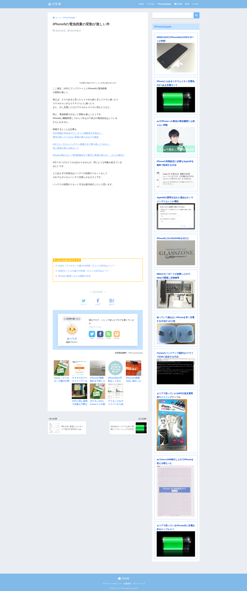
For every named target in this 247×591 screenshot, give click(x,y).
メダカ (141, 4)
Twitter (92, 338)
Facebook (100, 338)
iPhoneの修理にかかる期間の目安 (74, 276)
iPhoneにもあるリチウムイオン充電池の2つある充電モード (175, 83)
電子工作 (178, 4)
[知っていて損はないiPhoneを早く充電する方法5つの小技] (176, 333)
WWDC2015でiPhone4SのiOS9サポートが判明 (175, 39)
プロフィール (95, 327)
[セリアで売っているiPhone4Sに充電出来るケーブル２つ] (176, 544)
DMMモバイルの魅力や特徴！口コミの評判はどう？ (83, 271)
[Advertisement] (98, 57)
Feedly (108, 338)
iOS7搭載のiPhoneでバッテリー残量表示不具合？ (78, 133)
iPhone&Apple (164, 4)
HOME (125, 578)
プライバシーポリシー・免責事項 (116, 584)
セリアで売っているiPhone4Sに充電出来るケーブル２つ (176, 527)
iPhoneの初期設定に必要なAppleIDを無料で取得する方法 (175, 163)
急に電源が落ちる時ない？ (66, 148)
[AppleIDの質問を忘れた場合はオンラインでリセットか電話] (176, 216)
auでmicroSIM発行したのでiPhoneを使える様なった (175, 461)
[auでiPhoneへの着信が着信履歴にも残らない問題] (176, 139)
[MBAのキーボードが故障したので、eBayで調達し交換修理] (176, 294)
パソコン (151, 4)
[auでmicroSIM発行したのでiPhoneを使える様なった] (176, 491)
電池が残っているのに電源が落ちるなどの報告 (76, 137)
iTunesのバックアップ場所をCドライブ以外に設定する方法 (175, 355)
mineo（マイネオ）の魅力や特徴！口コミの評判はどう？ (86, 266)
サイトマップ (139, 584)
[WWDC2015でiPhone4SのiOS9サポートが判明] (176, 57)
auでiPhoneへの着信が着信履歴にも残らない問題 (176, 123)
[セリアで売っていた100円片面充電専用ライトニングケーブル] (176, 425)
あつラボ (54, 4)
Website (116, 338)
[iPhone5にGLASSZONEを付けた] (176, 252)
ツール (195, 4)
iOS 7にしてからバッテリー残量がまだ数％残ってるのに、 (82, 144)
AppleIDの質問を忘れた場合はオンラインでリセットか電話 (175, 199)
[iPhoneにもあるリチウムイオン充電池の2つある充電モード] (176, 99)
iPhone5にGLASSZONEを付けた (173, 238)
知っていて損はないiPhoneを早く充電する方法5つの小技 (175, 319)
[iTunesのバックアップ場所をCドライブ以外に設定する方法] (176, 372)
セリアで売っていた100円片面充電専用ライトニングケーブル (175, 395)
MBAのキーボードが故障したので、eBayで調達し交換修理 (174, 276)
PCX (187, 4)
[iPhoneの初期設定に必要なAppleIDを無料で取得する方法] (176, 178)
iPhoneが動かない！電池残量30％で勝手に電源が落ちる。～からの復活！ (89, 155)
